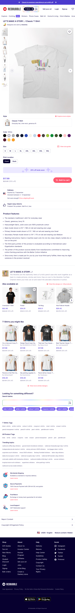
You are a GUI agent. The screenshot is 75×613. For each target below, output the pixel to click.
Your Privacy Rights (40, 570)
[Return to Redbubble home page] (12, 9)
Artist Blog (21, 568)
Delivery (39, 546)
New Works (6, 553)
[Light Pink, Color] (64, 135)
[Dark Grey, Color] (43, 135)
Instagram (61, 546)
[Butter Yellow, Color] (9, 139)
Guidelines (40, 556)
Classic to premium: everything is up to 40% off (37, 2)
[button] (37, 2)
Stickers (24, 16)
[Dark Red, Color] (4, 139)
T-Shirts (5, 423)
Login (4, 565)
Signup (4, 568)
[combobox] (31, 9)
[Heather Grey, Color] (13, 135)
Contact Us (40, 566)
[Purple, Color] (69, 135)
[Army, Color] (56, 135)
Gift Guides (6, 546)
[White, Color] (9, 135)
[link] (8, 409)
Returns (39, 549)
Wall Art (43, 16)
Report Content (7, 519)
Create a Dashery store (23, 573)
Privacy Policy (18, 589)
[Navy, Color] (21, 135)
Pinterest (61, 559)
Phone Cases (34, 16)
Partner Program (21, 554)
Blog (4, 556)
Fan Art (5, 549)
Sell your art (22, 562)
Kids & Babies (65, 16)
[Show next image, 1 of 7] (70, 71)
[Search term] (36, 9)
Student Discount (5, 560)
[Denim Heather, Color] (17, 135)
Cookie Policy (59, 589)
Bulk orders (6, 572)
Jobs (19, 565)
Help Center (40, 553)
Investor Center (23, 549)
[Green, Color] (52, 135)
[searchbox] (37, 403)
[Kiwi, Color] (47, 135)
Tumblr (60, 556)
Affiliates (21, 558)
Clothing (14, 16)
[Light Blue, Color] (34, 135)
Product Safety (41, 559)
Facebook (61, 549)
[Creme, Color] (30, 135)
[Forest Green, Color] (60, 135)
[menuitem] (4, 16)
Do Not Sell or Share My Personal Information (39, 589)
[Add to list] (69, 31)
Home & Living (53, 16)
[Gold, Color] (13, 139)
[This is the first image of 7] (12, 71)
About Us (21, 546)
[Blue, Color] (26, 135)
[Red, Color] (39, 135)
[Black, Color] (4, 135)
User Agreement (7, 589)
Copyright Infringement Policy (13, 525)
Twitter (60, 553)
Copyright (39, 562)
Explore (4, 16)
